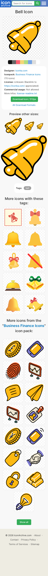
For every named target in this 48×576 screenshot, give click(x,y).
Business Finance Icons (28, 74)
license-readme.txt (27, 93)
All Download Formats (24, 105)
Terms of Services (18, 544)
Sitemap (35, 544)
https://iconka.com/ (14, 86)
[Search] (37, 3)
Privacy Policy (28, 539)
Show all (24, 522)
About (37, 535)
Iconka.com (21, 70)
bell (27, 188)
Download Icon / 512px (24, 99)
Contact (14, 539)
